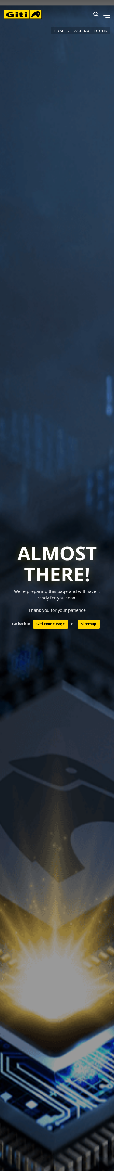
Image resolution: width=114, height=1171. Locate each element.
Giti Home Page (50, 624)
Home (60, 30)
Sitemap (88, 624)
